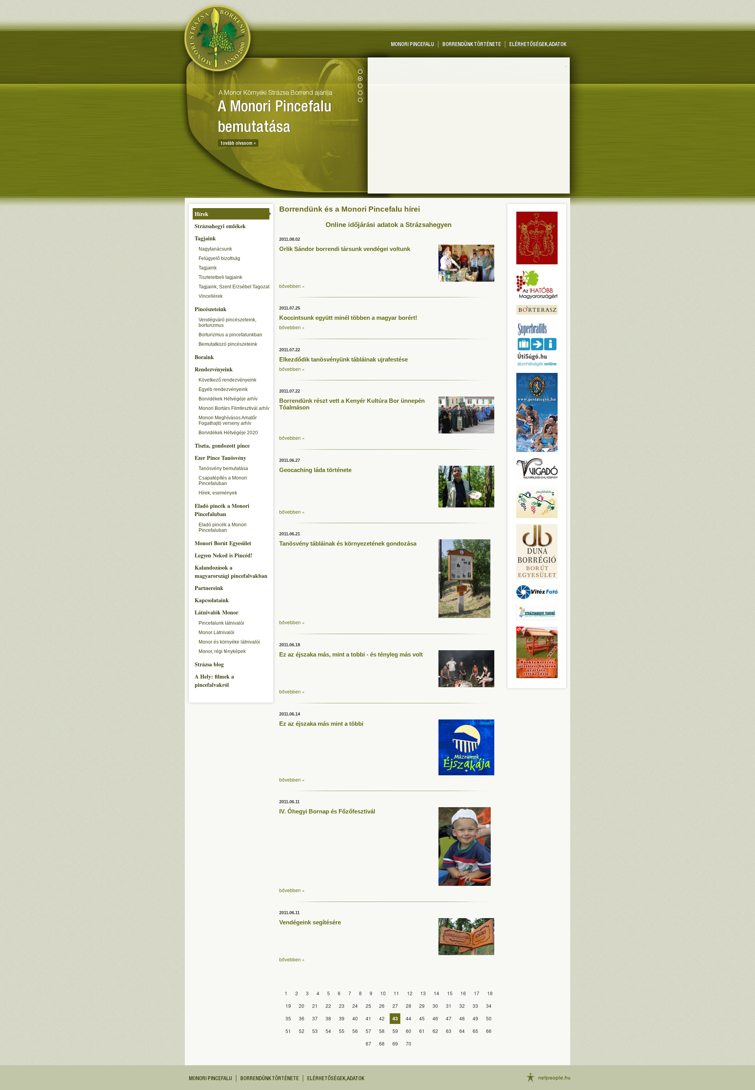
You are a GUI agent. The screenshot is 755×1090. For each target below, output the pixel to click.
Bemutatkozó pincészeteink (228, 344)
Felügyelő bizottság (219, 258)
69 (395, 1043)
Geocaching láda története (315, 470)
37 (315, 1018)
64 (462, 1030)
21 (315, 1005)
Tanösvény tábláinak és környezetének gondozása (347, 543)
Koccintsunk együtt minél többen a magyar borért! (348, 317)
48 (462, 1018)
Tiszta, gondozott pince (222, 445)
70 (408, 1043)
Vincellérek (211, 296)
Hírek (201, 214)
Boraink (204, 357)
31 (448, 1005)
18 (490, 993)
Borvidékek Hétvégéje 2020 (228, 432)
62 (435, 1030)
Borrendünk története (471, 45)
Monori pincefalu (412, 45)
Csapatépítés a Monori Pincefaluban (223, 480)
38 (328, 1018)
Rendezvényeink (214, 369)
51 (288, 1030)
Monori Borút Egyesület (223, 543)
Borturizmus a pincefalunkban (230, 335)
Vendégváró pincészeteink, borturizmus (227, 322)
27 (395, 1005)
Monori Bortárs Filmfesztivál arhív (234, 408)
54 (328, 1030)
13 (423, 993)
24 (355, 1005)
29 (422, 1005)
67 (368, 1043)
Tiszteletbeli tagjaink (220, 277)
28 (408, 1005)
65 (475, 1030)
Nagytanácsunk (215, 249)
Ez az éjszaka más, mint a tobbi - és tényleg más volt (351, 654)
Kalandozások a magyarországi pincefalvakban (231, 571)
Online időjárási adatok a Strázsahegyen (388, 225)
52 (301, 1030)
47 (448, 1018)
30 (435, 1005)
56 (355, 1030)
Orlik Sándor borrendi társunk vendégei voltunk (344, 248)
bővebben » (292, 285)
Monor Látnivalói (216, 632)
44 (408, 1018)
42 (382, 1018)
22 (328, 1005)
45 (422, 1018)
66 (489, 1030)
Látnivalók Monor (216, 612)
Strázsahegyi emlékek (220, 226)
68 (382, 1043)
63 (448, 1030)
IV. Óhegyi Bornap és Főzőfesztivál (327, 811)
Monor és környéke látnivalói (229, 642)
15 (450, 993)
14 (436, 993)
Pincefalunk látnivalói (221, 623)
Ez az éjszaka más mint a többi (321, 723)
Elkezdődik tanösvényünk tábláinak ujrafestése (343, 359)
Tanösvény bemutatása (223, 468)
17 (476, 993)
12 (409, 993)
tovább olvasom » (238, 143)
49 (475, 1018)
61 (422, 1030)
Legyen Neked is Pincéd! (223, 555)
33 (475, 1005)
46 (435, 1018)
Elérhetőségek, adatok (537, 45)
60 (408, 1030)
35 (288, 1018)
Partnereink (209, 588)
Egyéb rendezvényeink (223, 389)
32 (462, 1005)
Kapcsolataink (212, 600)
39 (341, 1018)
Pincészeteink (210, 309)
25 (368, 1005)
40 (355, 1018)
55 (341, 1030)
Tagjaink (205, 238)
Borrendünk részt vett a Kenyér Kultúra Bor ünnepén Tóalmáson (352, 404)
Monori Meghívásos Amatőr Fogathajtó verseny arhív (228, 420)
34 (489, 1005)
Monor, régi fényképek (222, 651)
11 (396, 993)
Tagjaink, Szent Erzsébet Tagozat (234, 287)
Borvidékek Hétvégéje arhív (228, 399)
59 (395, 1030)
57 (368, 1030)
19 (288, 1005)
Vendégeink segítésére (310, 922)
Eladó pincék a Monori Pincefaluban (222, 510)
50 (489, 1018)
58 (382, 1030)
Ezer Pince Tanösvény (220, 458)
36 (301, 1018)
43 (395, 1018)
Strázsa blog (209, 664)
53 (315, 1030)
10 (383, 993)
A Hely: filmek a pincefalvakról (214, 680)
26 (382, 1005)
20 (301, 1005)
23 (341, 1005)
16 (463, 993)
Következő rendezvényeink (227, 380)
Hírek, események (218, 493)
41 (368, 1018)
